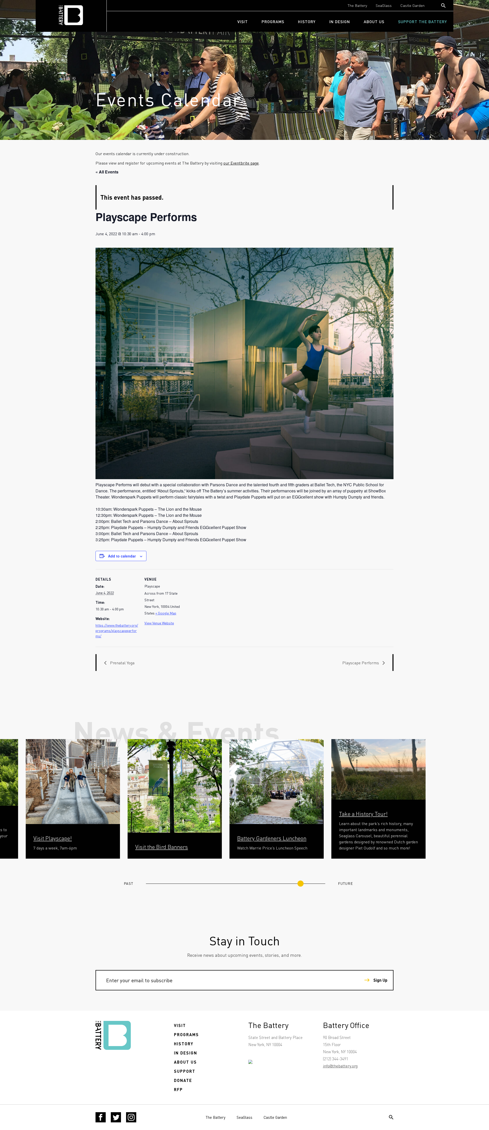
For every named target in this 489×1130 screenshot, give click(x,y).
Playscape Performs (361, 662)
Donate (183, 1080)
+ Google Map (165, 613)
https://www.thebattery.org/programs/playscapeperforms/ (117, 630)
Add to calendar (122, 556)
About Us (374, 21)
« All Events (107, 172)
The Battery (357, 5)
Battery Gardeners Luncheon (271, 838)
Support (184, 1071)
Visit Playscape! (52, 838)
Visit (242, 21)
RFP (178, 1089)
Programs (273, 21)
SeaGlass (384, 5)
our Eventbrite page (241, 163)
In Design (339, 21)
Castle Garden (412, 5)
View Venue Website (159, 623)
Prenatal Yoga (121, 662)
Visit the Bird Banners (161, 846)
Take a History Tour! (363, 813)
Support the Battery (422, 21)
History (307, 21)
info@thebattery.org (340, 1065)
